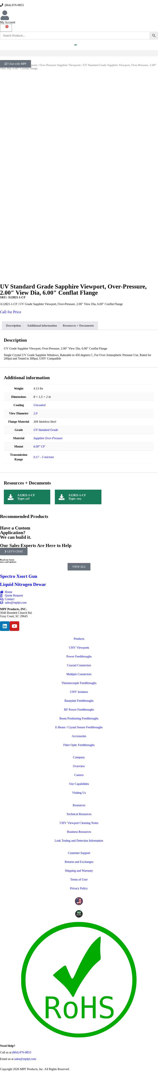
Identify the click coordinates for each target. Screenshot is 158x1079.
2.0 (35, 413)
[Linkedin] (5, 626)
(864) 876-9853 (13, 5)
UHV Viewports (79, 647)
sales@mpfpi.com (25, 1059)
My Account (7, 22)
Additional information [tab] (42, 325)
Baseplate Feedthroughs (79, 700)
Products (79, 638)
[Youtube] (14, 626)
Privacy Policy (79, 888)
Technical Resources (78, 814)
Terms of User (79, 879)
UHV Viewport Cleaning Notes (79, 823)
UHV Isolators (79, 691)
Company (79, 757)
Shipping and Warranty (79, 870)
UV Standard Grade (45, 430)
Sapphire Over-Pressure (48, 438)
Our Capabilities (79, 783)
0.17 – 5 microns (43, 457)
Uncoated (39, 405)
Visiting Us (79, 792)
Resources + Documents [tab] (78, 325)
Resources (79, 805)
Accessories (79, 736)
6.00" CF (39, 446)
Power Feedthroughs (79, 656)
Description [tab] (13, 325)
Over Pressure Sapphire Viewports (60, 65)
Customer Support (79, 853)
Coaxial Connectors (79, 665)
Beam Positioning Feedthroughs (78, 718)
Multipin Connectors (78, 674)
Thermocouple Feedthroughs (78, 683)
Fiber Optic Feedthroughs (78, 745)
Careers (79, 775)
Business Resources (79, 831)
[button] (79, 53)
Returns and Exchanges (79, 861)
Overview (79, 766)
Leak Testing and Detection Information (79, 840)
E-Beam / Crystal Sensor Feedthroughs (79, 727)
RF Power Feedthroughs (79, 709)
